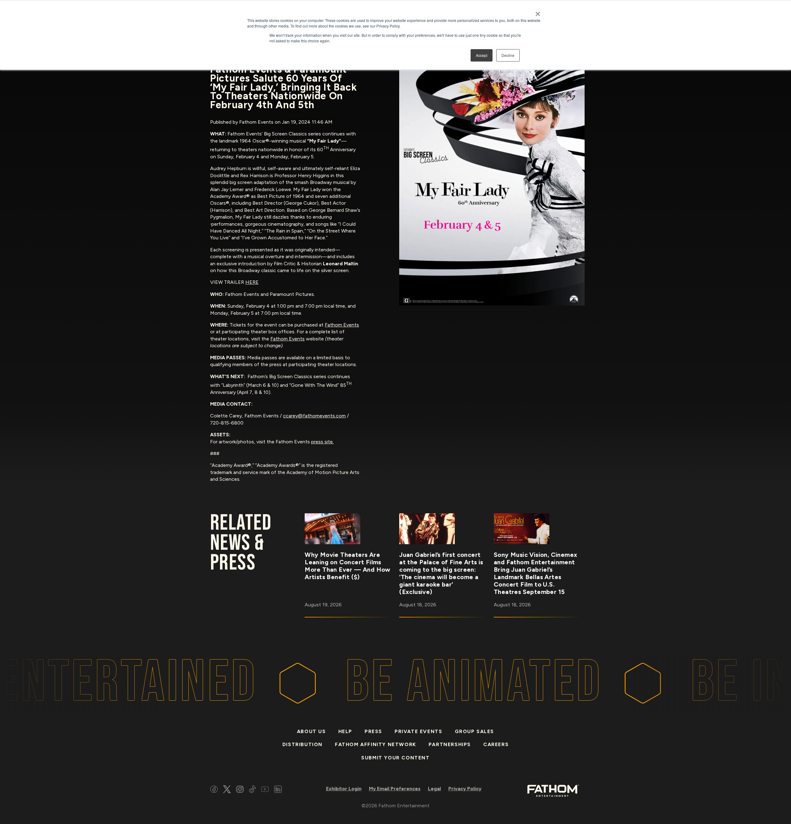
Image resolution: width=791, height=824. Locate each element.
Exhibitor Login (344, 789)
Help (345, 731)
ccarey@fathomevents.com (314, 416)
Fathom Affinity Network (375, 744)
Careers (496, 744)
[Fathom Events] (553, 790)
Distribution (302, 744)
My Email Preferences (395, 789)
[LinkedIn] (278, 790)
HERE (252, 282)
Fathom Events (342, 325)
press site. (322, 442)
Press (373, 731)
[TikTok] (252, 790)
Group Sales (474, 731)
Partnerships (450, 744)
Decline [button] (507, 55)
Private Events (418, 731)
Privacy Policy (464, 789)
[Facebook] (214, 790)
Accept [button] (481, 55)
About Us (311, 731)
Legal (434, 789)
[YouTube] (265, 790)
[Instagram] (240, 790)
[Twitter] (227, 790)
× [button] (537, 12)
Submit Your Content (395, 758)
